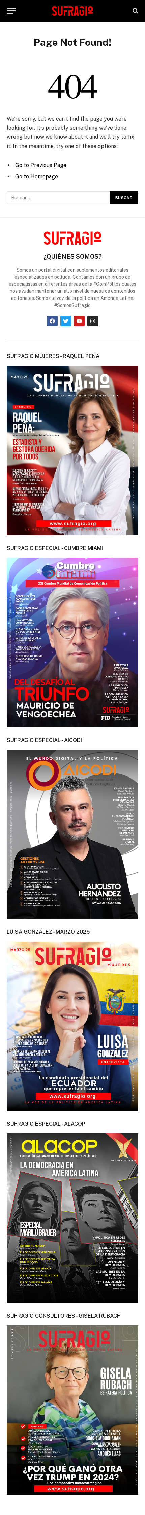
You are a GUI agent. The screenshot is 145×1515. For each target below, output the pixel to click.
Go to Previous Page (40, 165)
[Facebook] (52, 321)
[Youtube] (79, 321)
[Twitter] (65, 321)
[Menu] (11, 10)
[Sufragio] (72, 11)
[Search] (134, 10)
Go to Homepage (36, 176)
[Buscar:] (58, 197)
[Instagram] (92, 321)
